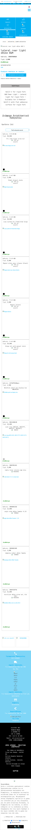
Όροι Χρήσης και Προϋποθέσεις (15, 750)
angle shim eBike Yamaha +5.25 (15, 511)
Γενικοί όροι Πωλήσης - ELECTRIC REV (14, 753)
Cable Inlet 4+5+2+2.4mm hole (15, 470)
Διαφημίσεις (24, 820)
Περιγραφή (15, 86)
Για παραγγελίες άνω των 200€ (15, 713)
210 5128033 (20, 1)
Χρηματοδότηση (15, 711)
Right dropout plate (15, 180)
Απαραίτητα (7, 820)
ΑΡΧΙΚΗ (4, 41)
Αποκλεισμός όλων (20, 816)
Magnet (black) (15, 305)
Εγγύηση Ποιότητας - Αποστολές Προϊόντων (14, 760)
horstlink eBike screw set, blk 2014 (15, 595)
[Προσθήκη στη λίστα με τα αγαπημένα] (2, 80)
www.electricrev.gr (5, 12)
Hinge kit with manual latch (15, 346)
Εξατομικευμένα (15, 822)
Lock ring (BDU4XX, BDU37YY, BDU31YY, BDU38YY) (15, 427)
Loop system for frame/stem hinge (15, 222)
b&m (2, 67)
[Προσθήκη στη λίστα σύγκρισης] (5, 81)
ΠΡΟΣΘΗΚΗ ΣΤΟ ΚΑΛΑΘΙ (16, 75)
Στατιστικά (15, 820)
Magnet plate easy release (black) (15, 263)
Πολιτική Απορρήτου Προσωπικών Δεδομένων (14, 757)
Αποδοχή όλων (9, 816)
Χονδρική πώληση (15, 730)
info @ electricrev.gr (7, 1)
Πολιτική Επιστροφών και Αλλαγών (15, 764)
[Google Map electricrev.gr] (15, 778)
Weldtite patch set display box (15, 388)
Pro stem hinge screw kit (15, 139)
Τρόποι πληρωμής (15, 766)
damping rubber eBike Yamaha (15, 553)
